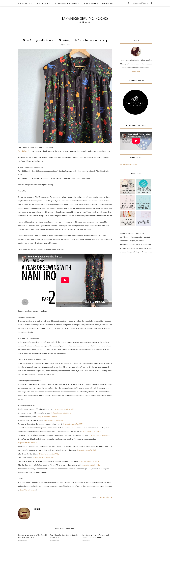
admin (37, 508)
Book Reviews (24, 3)
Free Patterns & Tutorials (65, 3)
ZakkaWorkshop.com (28, 490)
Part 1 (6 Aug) (23, 151)
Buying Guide (107, 3)
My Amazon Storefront (129, 164)
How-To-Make (42, 3)
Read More (136, 71)
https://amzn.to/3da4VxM (43, 457)
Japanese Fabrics (90, 3)
